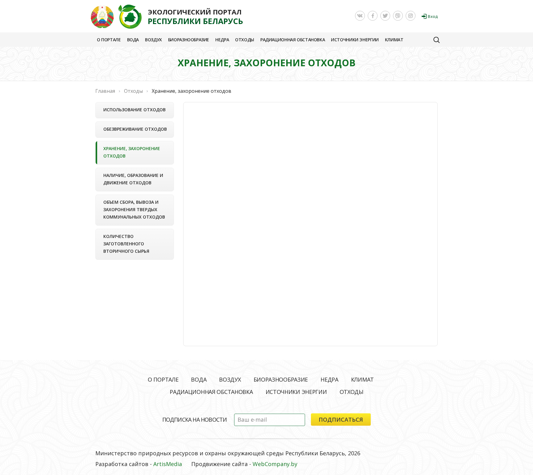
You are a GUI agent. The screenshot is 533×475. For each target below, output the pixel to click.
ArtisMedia (167, 464)
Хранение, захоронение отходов (131, 152)
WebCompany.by (275, 464)
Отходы (244, 40)
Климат (394, 40)
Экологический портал (195, 16)
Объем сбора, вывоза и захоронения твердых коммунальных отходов (134, 209)
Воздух (153, 40)
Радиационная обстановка (292, 40)
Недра (222, 40)
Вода (133, 40)
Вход (433, 16)
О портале (109, 40)
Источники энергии (355, 40)
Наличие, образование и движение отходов (133, 179)
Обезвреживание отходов (135, 129)
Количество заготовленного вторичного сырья (126, 243)
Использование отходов (134, 110)
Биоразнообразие (188, 40)
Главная (105, 91)
